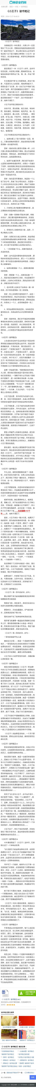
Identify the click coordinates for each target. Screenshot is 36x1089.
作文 (16, 6)
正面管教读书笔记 (8, 1051)
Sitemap (18, 1087)
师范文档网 (14, 1085)
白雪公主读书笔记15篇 (26, 1057)
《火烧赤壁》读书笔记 (26, 1051)
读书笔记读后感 (24, 1054)
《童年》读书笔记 (8, 1057)
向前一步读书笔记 (25, 1066)
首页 (11, 6)
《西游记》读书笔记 (8, 1060)
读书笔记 (24, 6)
